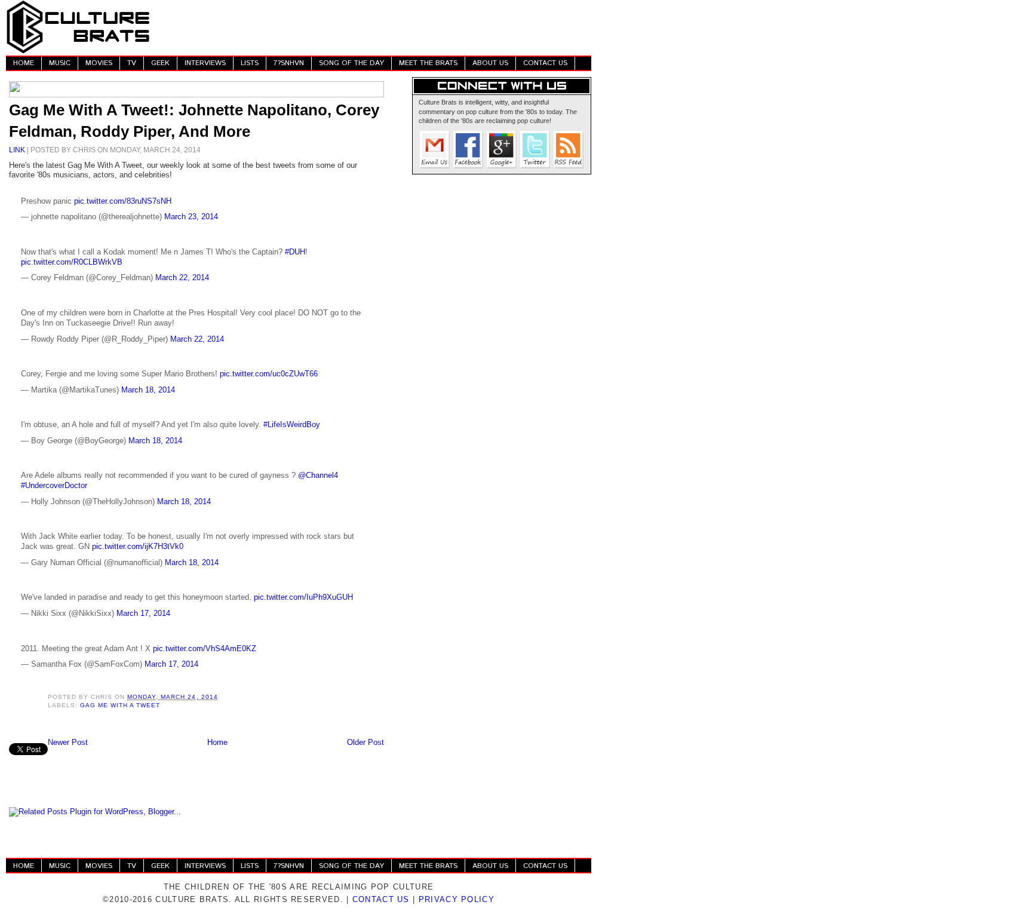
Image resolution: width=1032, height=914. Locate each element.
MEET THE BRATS (428, 63)
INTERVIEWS (205, 63)
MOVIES (98, 63)
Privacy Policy (456, 899)
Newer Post (68, 742)
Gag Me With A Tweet (120, 705)
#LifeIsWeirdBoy (291, 424)
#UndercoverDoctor (54, 485)
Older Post (365, 742)
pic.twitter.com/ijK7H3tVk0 (137, 546)
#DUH (295, 251)
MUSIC (59, 63)
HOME (23, 63)
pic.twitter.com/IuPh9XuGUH (303, 597)
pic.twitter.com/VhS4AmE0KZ (204, 648)
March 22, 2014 (182, 277)
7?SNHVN (289, 63)
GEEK (160, 63)
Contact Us (381, 899)
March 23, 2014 (191, 216)
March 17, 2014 (143, 613)
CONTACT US (545, 63)
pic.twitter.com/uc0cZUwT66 (269, 373)
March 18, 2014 (148, 389)
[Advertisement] (373, 27)
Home (217, 742)
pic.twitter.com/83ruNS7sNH (122, 201)
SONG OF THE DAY (351, 63)
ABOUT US (490, 63)
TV (131, 63)
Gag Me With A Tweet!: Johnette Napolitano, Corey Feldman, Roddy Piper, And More (194, 120)
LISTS (250, 63)
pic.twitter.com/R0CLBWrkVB (71, 261)
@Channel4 (318, 475)
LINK (17, 150)
